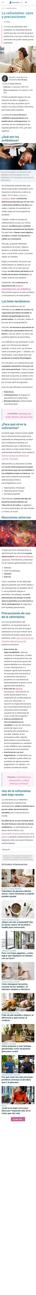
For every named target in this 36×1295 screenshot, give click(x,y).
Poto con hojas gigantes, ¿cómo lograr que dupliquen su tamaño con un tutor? (17, 956)
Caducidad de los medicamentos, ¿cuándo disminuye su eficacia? (20, 780)
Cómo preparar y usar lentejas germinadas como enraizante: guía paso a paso (16, 1049)
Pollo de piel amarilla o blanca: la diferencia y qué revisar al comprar (17, 1018)
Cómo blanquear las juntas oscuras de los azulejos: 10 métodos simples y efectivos (16, 987)
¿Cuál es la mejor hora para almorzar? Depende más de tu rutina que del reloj (16, 1111)
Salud (3, 8)
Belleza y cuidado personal (12, 889)
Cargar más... (18, 1119)
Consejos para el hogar (10, 920)
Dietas (4, 1106)
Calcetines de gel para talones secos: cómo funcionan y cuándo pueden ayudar (18, 894)
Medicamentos (11, 8)
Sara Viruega (22, 79)
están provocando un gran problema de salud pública (18, 833)
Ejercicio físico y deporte (11, 1075)
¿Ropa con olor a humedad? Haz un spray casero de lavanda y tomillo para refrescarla (17, 925)
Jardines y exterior (9, 951)
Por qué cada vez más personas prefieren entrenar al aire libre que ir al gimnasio (17, 1080)
